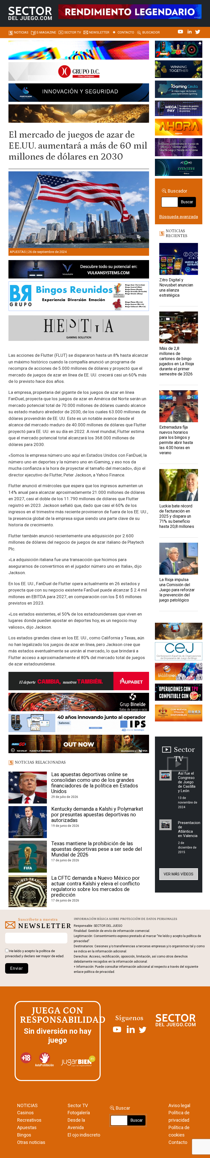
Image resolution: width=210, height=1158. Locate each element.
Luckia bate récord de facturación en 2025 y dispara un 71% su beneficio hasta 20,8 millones (176, 516)
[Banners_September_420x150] (178, 713)
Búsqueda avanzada (178, 216)
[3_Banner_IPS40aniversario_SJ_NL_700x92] (78, 724)
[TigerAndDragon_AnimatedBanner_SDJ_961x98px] (130, 11)
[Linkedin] (190, 31)
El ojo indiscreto (84, 1135)
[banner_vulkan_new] (78, 270)
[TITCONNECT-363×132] (178, 693)
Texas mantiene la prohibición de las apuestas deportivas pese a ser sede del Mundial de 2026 (96, 849)
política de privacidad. (99, 972)
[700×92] (78, 745)
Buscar (187, 201)
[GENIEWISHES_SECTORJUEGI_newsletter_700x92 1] (78, 114)
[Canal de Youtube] (181, 31)
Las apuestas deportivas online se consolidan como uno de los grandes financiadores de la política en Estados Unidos (94, 783)
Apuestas (18, 252)
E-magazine (46, 32)
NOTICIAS (27, 1105)
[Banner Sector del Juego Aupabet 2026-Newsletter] (78, 681)
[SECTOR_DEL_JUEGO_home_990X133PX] (78, 50)
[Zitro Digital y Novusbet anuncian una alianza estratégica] (178, 259)
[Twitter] (197, 31)
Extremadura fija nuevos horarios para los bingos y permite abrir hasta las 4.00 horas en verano (176, 440)
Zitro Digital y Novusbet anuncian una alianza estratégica (176, 287)
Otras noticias (31, 1142)
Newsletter (99, 32)
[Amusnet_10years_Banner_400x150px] (178, 70)
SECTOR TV (72, 32)
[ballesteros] (178, 672)
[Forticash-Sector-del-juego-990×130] (78, 93)
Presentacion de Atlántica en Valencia (189, 829)
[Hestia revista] (78, 329)
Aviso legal (179, 1105)
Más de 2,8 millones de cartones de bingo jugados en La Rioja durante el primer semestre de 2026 (176, 361)
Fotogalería (79, 1112)
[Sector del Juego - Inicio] (30, 13)
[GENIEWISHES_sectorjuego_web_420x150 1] (178, 631)
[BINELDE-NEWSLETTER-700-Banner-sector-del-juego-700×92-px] (78, 702)
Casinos (25, 1112)
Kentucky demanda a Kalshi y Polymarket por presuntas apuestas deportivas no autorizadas (97, 814)
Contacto (126, 32)
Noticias (21, 32)
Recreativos (29, 1120)
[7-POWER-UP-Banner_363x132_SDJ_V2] (178, 50)
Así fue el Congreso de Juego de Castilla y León (186, 782)
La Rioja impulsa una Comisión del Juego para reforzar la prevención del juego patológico (177, 590)
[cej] (178, 652)
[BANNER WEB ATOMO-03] (178, 168)
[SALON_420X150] (178, 128)
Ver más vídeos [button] (178, 874)
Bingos (24, 1135)
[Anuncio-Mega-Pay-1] (178, 109)
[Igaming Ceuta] (178, 90)
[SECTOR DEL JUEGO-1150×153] (78, 72)
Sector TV (78, 1105)
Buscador (151, 32)
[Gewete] (178, 148)
